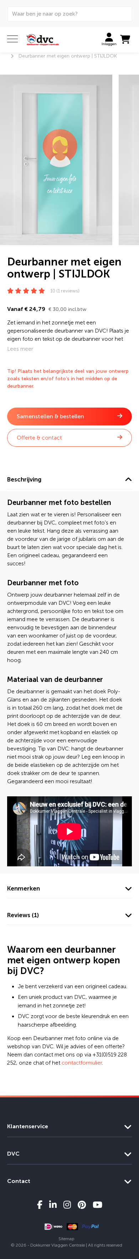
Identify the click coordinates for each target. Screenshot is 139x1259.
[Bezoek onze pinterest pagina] (82, 1204)
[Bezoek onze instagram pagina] (67, 1204)
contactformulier (82, 1063)
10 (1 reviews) (64, 291)
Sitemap (66, 1238)
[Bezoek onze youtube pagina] (97, 1204)
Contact (18, 1181)
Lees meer (20, 349)
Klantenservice (27, 1126)
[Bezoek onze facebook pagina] (39, 1204)
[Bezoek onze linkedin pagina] (53, 1204)
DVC (13, 1153)
